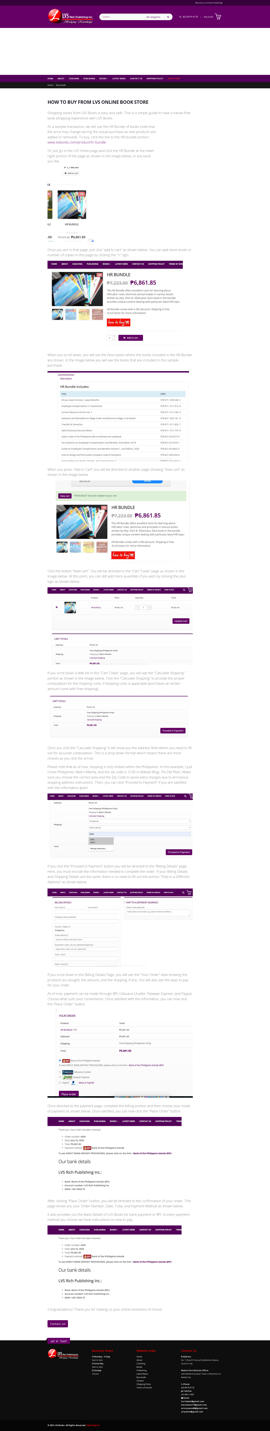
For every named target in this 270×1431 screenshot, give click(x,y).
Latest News (118, 78)
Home (50, 78)
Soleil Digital (92, 1425)
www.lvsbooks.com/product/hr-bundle (77, 142)
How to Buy (174, 78)
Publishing (89, 78)
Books (103, 78)
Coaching (74, 78)
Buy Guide (208, 16)
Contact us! (57, 1324)
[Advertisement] (135, 51)
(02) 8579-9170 (187, 1387)
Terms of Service (144, 1387)
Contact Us (136, 78)
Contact (140, 1380)
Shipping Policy (155, 78)
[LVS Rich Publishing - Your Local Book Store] (70, 17)
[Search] (168, 17)
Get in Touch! (59, 1341)
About (61, 78)
